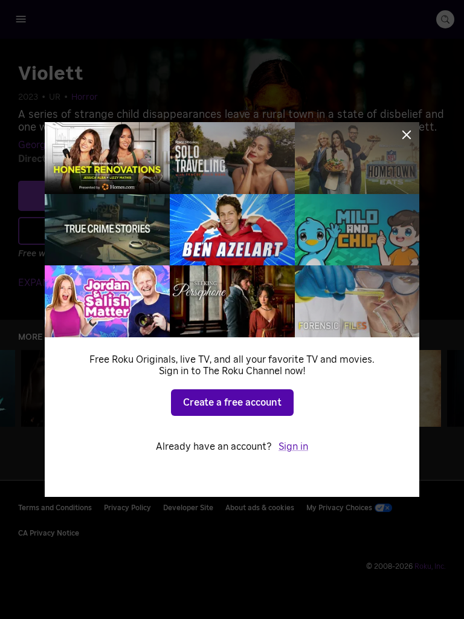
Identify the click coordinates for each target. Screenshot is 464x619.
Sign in (293, 447)
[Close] (406, 134)
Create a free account (232, 402)
